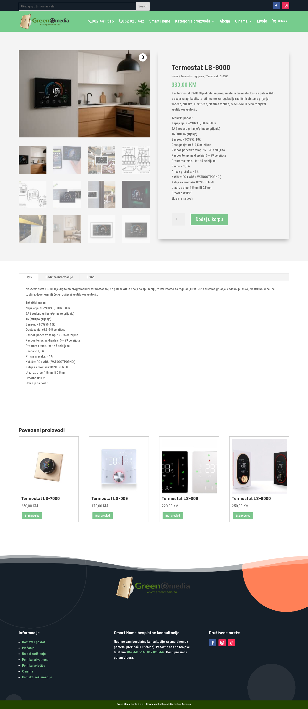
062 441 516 (103, 21)
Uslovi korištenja (34, 654)
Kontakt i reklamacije (37, 677)
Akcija (225, 21)
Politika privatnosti (35, 660)
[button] (143, 57)
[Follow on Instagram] (285, 5)
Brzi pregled (32, 515)
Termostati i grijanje (192, 76)
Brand (90, 277)
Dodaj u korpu (209, 219)
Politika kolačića (33, 665)
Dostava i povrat (33, 642)
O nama (241, 21)
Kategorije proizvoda (192, 21)
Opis (29, 277)
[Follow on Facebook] (276, 5)
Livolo (262, 21)
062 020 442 (133, 21)
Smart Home (159, 21)
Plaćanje (28, 648)
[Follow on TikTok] (231, 642)
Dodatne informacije (59, 277)
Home (175, 76)
